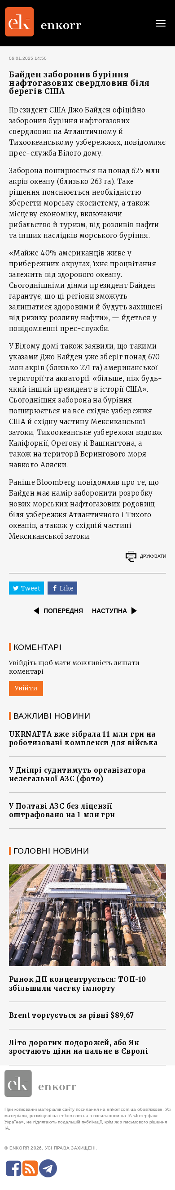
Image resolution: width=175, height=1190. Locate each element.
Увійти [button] (26, 688)
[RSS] (30, 1168)
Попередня (63, 610)
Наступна (109, 610)
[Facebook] (13, 1168)
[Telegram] (48, 1168)
